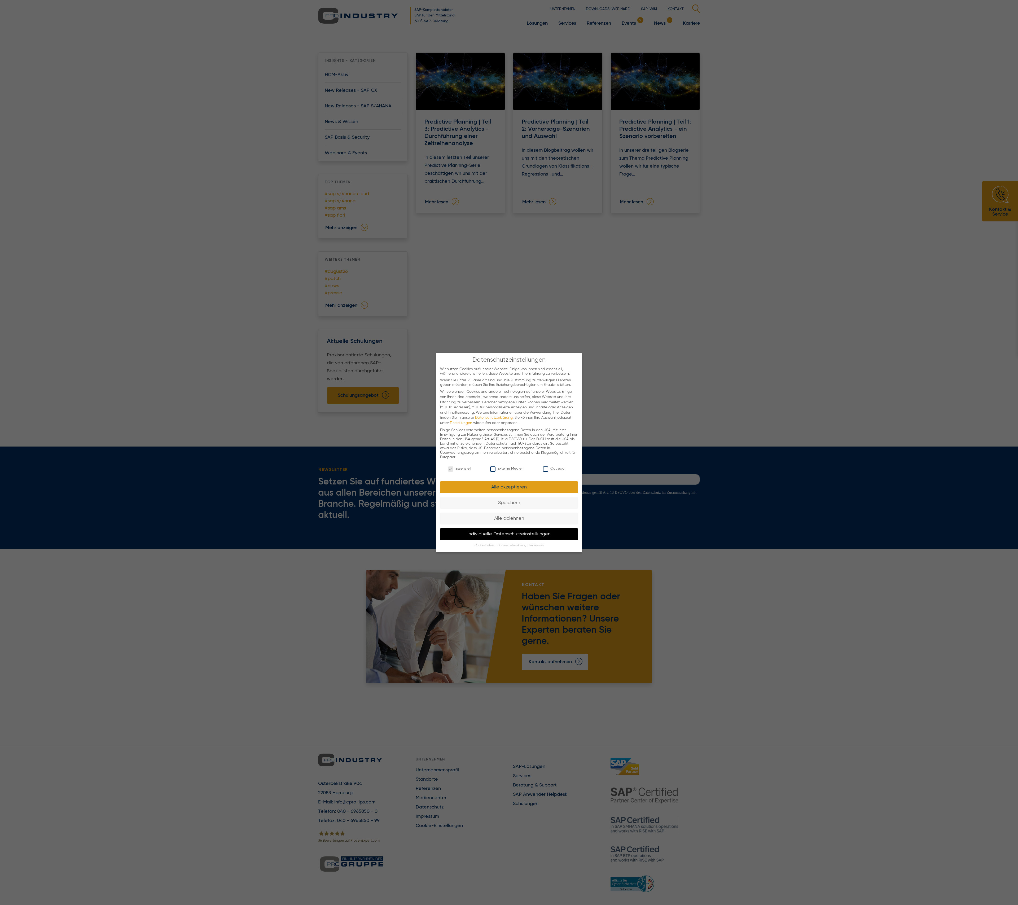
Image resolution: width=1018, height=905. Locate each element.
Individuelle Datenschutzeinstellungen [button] (509, 534)
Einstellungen (461, 423)
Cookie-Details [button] (485, 545)
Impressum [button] (536, 545)
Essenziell (463, 469)
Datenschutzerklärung (494, 418)
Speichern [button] (509, 502)
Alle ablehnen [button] (509, 518)
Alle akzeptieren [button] (509, 487)
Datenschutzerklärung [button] (512, 545)
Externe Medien (511, 469)
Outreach (558, 469)
